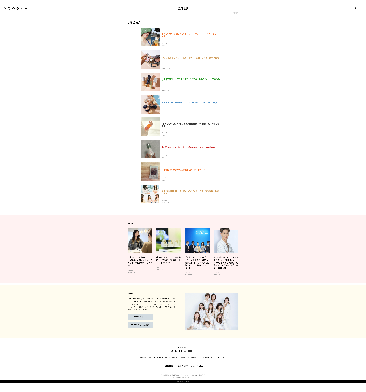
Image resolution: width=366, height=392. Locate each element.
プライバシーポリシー (154, 357)
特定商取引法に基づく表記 (177, 357)
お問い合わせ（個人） (193, 357)
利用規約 (164, 357)
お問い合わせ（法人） (208, 357)
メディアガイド (221, 357)
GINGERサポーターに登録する (140, 325)
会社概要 (143, 357)
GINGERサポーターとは (140, 317)
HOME (229, 13)
